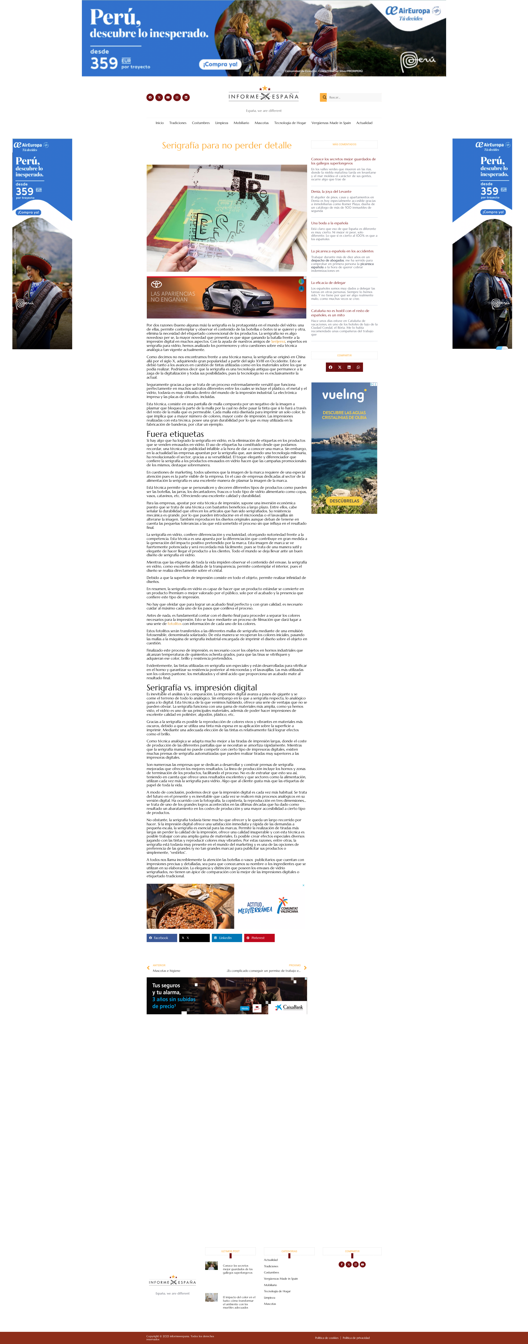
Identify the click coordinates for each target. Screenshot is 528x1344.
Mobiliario (241, 123)
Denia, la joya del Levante (331, 191)
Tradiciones (177, 123)
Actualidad (364, 123)
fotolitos (175, 623)
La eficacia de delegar (328, 282)
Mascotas (262, 123)
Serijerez (278, 341)
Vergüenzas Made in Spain (331, 123)
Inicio (160, 123)
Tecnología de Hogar (290, 123)
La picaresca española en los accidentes (342, 251)
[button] (162, 938)
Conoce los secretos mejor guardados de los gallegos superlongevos (343, 161)
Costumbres (201, 123)
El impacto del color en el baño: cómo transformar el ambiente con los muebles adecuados (239, 1302)
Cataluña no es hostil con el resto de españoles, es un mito (340, 312)
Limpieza (221, 123)
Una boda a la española (329, 223)
